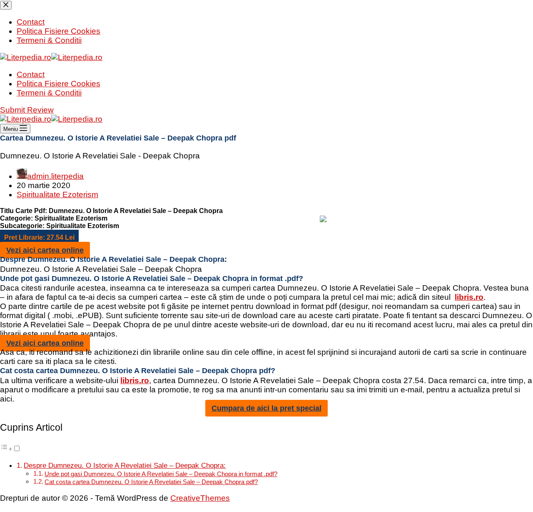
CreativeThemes (200, 498)
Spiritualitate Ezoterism (57, 194)
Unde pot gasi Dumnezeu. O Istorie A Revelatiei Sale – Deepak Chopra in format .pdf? (161, 473)
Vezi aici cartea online (45, 250)
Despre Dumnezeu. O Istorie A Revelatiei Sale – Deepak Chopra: (125, 465)
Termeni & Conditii (49, 92)
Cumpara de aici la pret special (266, 408)
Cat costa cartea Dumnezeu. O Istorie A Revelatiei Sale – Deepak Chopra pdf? (151, 481)
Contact (31, 74)
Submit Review (27, 109)
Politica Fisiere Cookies (58, 83)
